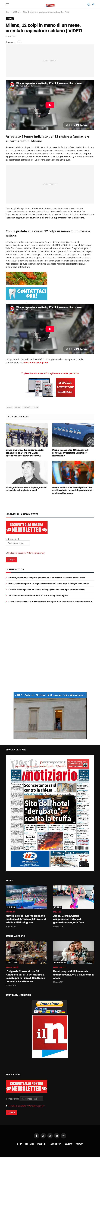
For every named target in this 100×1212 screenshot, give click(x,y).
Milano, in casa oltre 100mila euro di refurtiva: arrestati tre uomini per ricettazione (70, 453)
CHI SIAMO (29, 1144)
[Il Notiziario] (50, 4)
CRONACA (10, 19)
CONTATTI (69, 1144)
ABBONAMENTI (55, 1144)
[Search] (93, 4)
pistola (17, 407)
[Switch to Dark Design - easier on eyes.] (89, 4)
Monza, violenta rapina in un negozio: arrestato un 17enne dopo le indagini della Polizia (48, 583)
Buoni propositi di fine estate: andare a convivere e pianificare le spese (73, 975)
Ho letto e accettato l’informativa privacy (26, 553)
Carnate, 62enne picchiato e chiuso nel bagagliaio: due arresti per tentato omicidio (46, 589)
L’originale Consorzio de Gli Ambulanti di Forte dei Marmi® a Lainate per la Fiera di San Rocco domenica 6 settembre (25, 976)
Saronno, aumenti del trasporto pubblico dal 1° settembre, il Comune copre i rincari (46, 577)
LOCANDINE (41, 1144)
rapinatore (26, 407)
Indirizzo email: (13, 1098)
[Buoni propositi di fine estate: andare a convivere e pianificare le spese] (73, 952)
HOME (19, 1144)
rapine (36, 407)
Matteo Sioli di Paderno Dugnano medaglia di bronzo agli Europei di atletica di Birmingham (26, 919)
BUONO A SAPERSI (12, 963)
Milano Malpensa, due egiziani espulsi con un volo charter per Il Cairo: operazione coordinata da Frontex (24, 453)
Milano (9, 407)
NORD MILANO (11, 907)
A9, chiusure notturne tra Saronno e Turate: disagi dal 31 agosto (38, 595)
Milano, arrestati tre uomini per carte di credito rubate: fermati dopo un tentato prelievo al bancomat (72, 490)
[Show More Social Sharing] (19, 42)
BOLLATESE (57, 907)
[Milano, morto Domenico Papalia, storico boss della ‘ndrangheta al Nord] (27, 472)
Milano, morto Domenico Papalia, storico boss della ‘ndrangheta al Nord (26, 489)
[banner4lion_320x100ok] (26, 278)
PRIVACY (79, 1144)
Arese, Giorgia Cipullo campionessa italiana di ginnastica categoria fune (68, 919)
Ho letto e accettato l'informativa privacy (26, 1105)
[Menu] (7, 4)
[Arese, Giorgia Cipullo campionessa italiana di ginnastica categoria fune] (73, 896)
